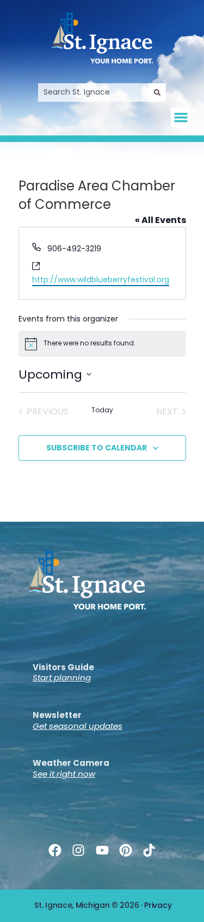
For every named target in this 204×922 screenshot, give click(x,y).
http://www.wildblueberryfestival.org (100, 279)
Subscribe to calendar (96, 448)
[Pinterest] (125, 850)
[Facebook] (55, 850)
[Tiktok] (148, 850)
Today (102, 410)
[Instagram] (78, 850)
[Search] (157, 92)
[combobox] (93, 92)
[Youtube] (102, 850)
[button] (181, 117)
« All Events (160, 220)
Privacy (157, 905)
